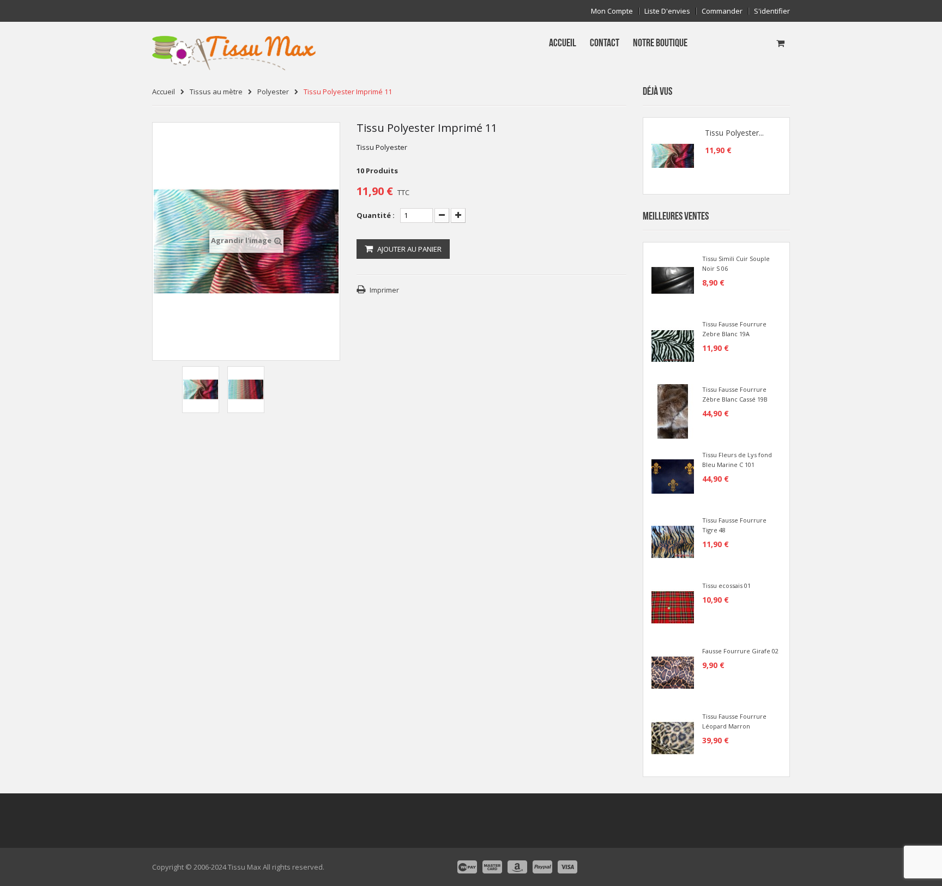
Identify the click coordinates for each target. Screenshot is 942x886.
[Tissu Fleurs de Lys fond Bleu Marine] (672, 476)
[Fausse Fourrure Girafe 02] (672, 672)
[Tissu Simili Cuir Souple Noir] (672, 279)
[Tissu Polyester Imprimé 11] (200, 389)
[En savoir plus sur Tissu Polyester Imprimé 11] (672, 156)
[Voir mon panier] (780, 43)
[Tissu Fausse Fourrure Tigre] (672, 541)
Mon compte (612, 11)
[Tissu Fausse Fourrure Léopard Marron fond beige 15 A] (672, 737)
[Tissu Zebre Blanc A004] (672, 345)
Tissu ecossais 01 (726, 585)
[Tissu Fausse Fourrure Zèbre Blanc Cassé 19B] (672, 410)
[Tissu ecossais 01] (672, 606)
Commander (722, 11)
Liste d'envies (667, 11)
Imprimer (384, 290)
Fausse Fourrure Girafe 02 (740, 651)
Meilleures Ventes (676, 216)
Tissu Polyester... (734, 133)
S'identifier (772, 11)
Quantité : (376, 215)
